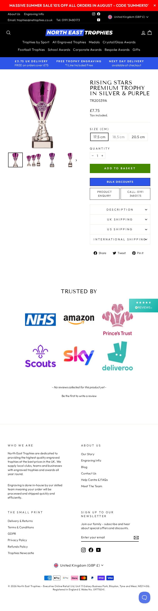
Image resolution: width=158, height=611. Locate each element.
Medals (94, 42)
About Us (14, 14)
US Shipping (120, 229)
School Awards (59, 50)
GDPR (12, 533)
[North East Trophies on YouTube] (98, 549)
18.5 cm (118, 137)
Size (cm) (99, 129)
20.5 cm (138, 137)
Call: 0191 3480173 (135, 193)
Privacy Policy (17, 540)
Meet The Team (91, 486)
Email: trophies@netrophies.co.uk (30, 20)
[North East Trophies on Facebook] (91, 549)
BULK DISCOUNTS (120, 182)
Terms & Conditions (21, 527)
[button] (79, 395)
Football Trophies (31, 50)
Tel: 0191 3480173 (68, 20)
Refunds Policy (18, 546)
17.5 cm (99, 137)
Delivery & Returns (20, 521)
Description (120, 209)
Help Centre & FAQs (94, 480)
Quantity (100, 148)
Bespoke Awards (117, 50)
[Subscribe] (136, 537)
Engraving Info (34, 14)
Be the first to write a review (79, 396)
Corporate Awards (87, 50)
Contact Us (88, 473)
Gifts (136, 50)
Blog (84, 467)
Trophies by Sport (36, 42)
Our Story (87, 454)
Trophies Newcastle (21, 553)
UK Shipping (120, 219)
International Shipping (120, 239)
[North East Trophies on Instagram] (83, 549)
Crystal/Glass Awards (119, 42)
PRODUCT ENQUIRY (104, 193)
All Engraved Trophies (69, 42)
